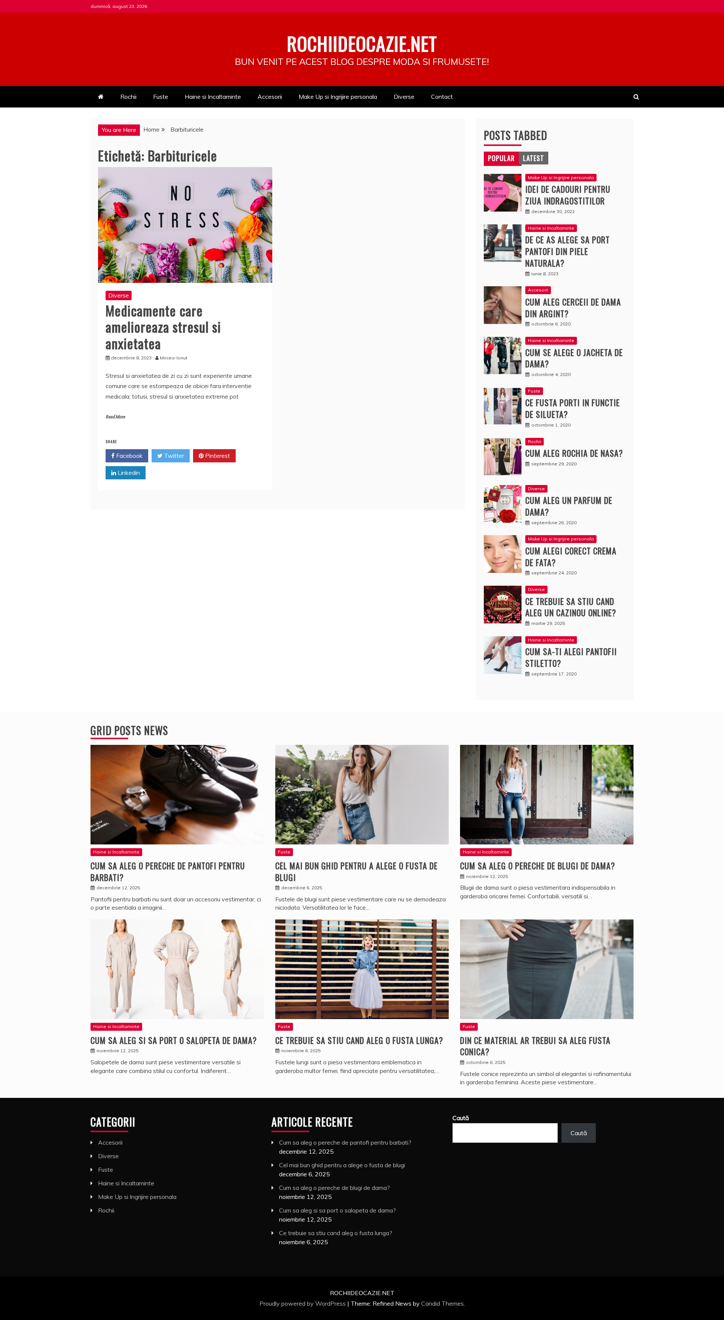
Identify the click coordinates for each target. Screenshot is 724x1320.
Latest (533, 158)
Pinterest (217, 455)
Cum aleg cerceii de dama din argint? (573, 307)
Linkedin (128, 472)
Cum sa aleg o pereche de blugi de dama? (537, 866)
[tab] (501, 158)
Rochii (128, 96)
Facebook (129, 455)
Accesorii (270, 96)
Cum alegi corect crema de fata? (571, 556)
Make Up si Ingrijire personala (338, 96)
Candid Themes (442, 1303)
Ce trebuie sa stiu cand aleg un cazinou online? (570, 607)
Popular (501, 158)
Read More (115, 417)
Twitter (173, 455)
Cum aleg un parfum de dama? (568, 506)
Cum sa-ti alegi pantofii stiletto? (571, 657)
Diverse (404, 96)
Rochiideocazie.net (362, 43)
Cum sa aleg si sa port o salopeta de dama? (173, 1040)
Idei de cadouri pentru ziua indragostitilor (567, 195)
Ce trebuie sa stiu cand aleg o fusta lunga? (359, 1040)
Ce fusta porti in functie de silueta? (572, 408)
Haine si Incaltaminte (213, 96)
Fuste (160, 96)
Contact (442, 96)
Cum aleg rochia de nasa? (574, 453)
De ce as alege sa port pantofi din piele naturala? (567, 251)
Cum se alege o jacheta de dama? (574, 358)
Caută (460, 1118)
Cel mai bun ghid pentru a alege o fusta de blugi (356, 871)
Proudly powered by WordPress (303, 1303)
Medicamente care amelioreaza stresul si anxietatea (163, 326)
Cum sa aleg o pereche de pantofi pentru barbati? (167, 871)
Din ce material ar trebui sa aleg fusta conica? (535, 1046)
